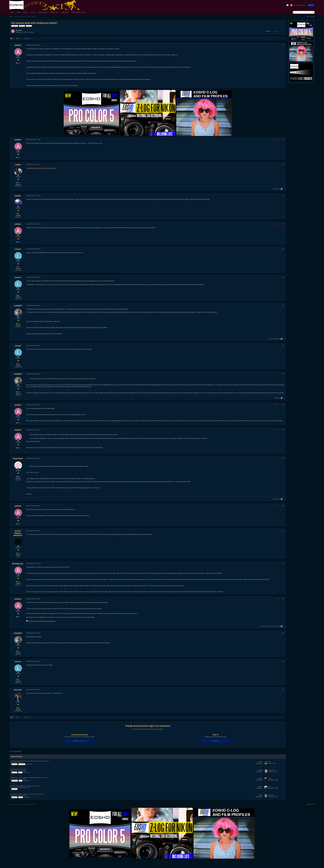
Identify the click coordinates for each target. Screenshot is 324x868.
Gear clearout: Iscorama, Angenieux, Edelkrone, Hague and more (27, 794)
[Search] (313, 12)
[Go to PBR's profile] (266, 762)
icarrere (14, 771)
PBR (13, 762)
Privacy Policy (165, 862)
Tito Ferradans (276, 188)
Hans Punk (18, 458)
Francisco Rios (276, 499)
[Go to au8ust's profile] (13, 31)
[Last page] (21, 38)
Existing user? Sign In (300, 5)
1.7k (19, 182)
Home (12, 12)
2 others (278, 626)
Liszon (18, 249)
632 (19, 476)
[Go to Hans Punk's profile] (18, 465)
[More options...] (283, 45)
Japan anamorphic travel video (18, 769)
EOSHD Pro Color (42, 12)
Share (268, 31)
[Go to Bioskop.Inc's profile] (18, 570)
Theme (157, 862)
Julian (18, 165)
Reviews (25, 12)
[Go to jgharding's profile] (266, 795)
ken (269, 786)
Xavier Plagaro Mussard (18, 533)
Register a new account (79, 741)
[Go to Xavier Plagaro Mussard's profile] (18, 542)
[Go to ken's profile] (266, 787)
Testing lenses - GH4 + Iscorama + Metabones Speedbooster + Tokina (29, 777)
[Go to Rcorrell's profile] (18, 696)
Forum (18, 12)
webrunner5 (271, 770)
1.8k (19, 323)
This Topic (308, 12)
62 (19, 707)
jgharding (14, 795)
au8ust (19, 30)
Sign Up (311, 5)
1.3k (19, 581)
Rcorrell (261, 626)
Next (17, 38)
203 (19, 63)
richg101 (18, 305)
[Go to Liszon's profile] (18, 256)
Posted (33, 45)
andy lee (270, 338)
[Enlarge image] (41, 621)
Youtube (33, 12)
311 (19, 267)
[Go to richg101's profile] (18, 312)
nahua (13, 779)
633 (19, 553)
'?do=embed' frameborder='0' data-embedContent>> (41, 168)
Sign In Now (216, 741)
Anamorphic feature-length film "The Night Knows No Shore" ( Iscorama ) (29, 761)
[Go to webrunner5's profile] (266, 771)
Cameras (31, 32)
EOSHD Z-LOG (65, 12)
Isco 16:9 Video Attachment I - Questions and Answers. (25, 785)
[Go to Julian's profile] (18, 171)
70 (18, 213)
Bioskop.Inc (277, 338)
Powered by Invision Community (162, 865)
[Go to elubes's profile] (18, 202)
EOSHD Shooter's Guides (78, 12)
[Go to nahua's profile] (266, 779)
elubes (18, 196)
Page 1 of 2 (27, 38)
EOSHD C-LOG (54, 12)
